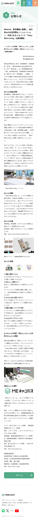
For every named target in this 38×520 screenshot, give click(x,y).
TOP (3, 500)
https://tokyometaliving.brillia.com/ (18, 234)
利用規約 (20, 500)
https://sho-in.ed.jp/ (14, 466)
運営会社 (4, 505)
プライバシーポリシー (11, 500)
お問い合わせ (11, 505)
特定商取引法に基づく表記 (9, 502)
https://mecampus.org (14, 449)
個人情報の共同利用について (24, 502)
